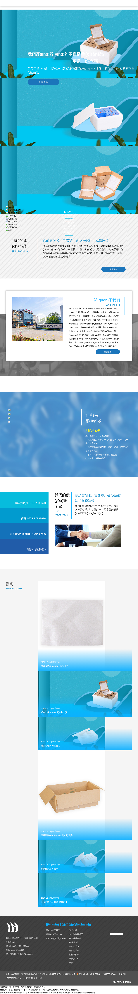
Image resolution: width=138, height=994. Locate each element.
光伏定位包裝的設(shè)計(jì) (54, 902)
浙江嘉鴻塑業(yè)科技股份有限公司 (36, 974)
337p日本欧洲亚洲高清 (33, 992)
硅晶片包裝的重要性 (50, 745)
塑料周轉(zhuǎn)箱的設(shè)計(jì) (57, 835)
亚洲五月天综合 (49, 992)
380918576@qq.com (23, 954)
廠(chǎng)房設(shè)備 (56, 938)
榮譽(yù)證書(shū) (54, 934)
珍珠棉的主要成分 (49, 868)
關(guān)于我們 (53, 930)
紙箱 (69, 234)
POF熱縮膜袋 (75, 938)
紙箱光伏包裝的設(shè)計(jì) (54, 712)
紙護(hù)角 (74, 958)
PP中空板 (73, 942)
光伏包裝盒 (74, 946)
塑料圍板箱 (74, 954)
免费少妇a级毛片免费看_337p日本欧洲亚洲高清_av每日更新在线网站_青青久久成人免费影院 (39, 990)
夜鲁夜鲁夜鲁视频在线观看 (11, 992)
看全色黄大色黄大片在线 (67, 992)
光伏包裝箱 (74, 950)
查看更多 (43, 82)
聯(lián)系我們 (36, 549)
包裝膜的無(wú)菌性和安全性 (55, 666)
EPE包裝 (73, 930)
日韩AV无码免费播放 (87, 992)
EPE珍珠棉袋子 (76, 934)
